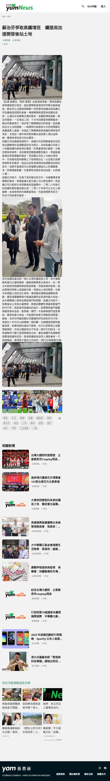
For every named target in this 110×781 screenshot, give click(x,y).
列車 (14, 428)
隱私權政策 (74, 774)
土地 (24, 423)
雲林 (32, 423)
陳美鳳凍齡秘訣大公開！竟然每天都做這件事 (11, 730)
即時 (9, 16)
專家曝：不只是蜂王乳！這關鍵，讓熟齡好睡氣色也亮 (52, 730)
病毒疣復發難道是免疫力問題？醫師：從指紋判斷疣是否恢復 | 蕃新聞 (11, 706)
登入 (103, 6)
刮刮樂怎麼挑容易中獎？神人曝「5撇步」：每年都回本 (32, 706)
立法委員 (24, 428)
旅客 (41, 423)
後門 (49, 423)
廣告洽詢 (88, 774)
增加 (16, 423)
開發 (49, 418)
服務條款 (60, 774)
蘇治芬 (6, 423)
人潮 (35, 428)
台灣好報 (6, 40)
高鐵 (30, 418)
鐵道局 (40, 418)
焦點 (5, 418)
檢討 (5, 428)
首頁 (3, 16)
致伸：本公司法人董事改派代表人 (52, 706)
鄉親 (22, 418)
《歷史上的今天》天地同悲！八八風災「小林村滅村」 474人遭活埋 (32, 730)
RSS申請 (92, 6)
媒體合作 (101, 774)
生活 (14, 418)
